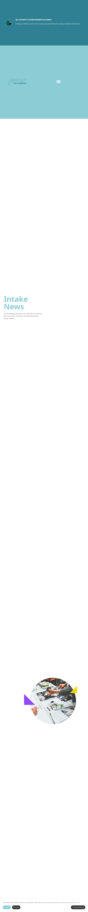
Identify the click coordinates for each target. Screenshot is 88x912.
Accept (6, 907)
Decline (16, 907)
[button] (58, 81)
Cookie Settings (78, 907)
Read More (77, 902)
